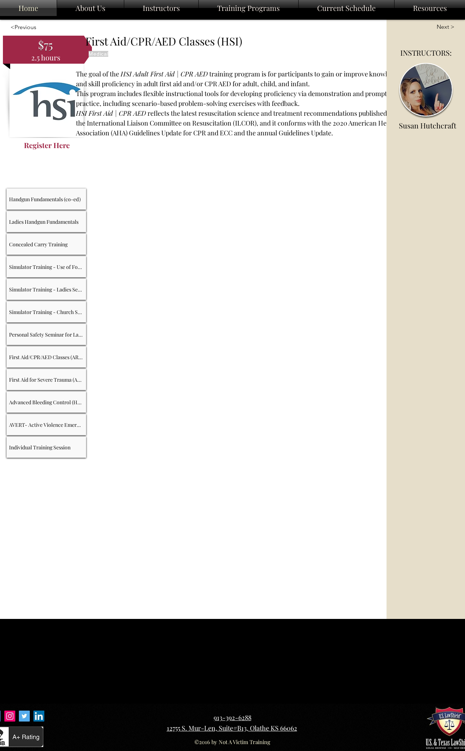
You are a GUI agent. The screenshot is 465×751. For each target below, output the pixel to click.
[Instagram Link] (9, 716)
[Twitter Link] (24, 716)
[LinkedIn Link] (38, 716)
